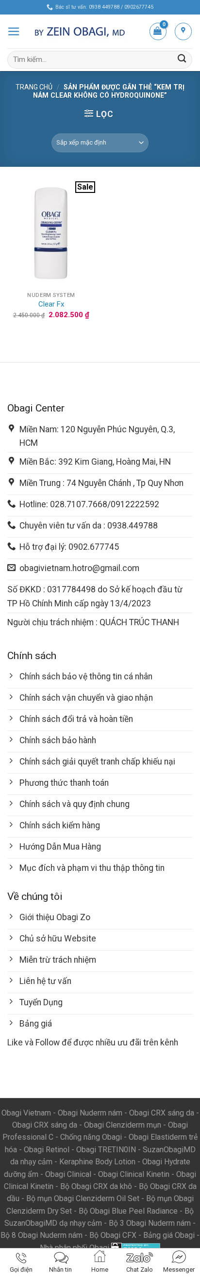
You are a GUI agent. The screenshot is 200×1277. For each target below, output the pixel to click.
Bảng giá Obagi (169, 1235)
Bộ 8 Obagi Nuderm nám (41, 1235)
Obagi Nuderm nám (90, 1112)
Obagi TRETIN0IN (106, 1149)
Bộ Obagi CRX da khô (96, 1186)
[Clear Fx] (51, 233)
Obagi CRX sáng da (161, 1112)
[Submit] (182, 60)
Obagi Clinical (68, 1174)
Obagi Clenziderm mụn (122, 1125)
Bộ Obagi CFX (112, 1235)
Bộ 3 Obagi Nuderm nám (150, 1223)
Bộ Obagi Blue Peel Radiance (128, 1211)
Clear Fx (51, 304)
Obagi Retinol (46, 1149)
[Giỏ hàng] (158, 31)
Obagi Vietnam (26, 1112)
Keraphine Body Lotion (97, 1161)
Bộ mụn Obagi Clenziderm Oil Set (82, 1198)
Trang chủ (34, 87)
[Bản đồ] (183, 31)
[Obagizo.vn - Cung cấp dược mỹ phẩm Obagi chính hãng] (84, 31)
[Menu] (13, 31)
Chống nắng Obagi (91, 1137)
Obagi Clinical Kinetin (133, 1174)
